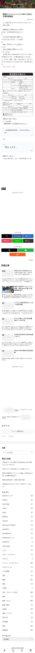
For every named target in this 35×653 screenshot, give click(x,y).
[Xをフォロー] (9, 250)
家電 (4, 188)
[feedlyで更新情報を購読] (26, 250)
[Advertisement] (17, 211)
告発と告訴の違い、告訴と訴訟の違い (13, 480)
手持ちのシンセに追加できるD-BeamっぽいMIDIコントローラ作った (17, 463)
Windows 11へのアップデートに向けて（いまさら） (17, 485)
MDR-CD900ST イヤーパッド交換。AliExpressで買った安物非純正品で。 (17, 474)
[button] (28, 241)
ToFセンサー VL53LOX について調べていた (15, 469)
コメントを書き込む (17, 431)
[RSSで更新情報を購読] (17, 254)
